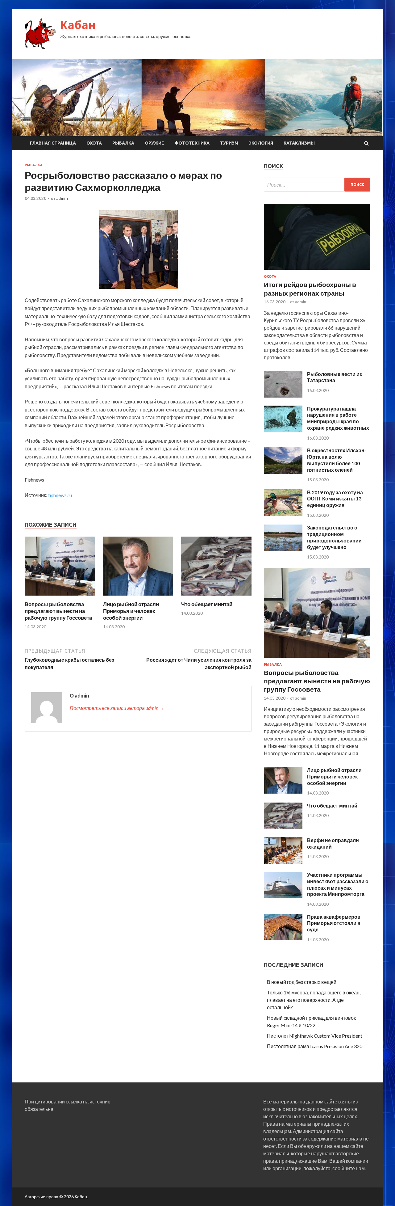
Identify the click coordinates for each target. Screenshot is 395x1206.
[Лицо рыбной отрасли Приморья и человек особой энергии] (138, 597)
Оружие (154, 143)
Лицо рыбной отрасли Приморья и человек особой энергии (131, 611)
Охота (94, 143)
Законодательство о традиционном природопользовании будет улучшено (334, 537)
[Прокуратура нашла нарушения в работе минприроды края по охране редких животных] (283, 430)
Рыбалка (123, 143)
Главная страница (53, 143)
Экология (261, 143)
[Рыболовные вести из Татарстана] (283, 395)
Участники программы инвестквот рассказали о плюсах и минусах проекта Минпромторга (337, 884)
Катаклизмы (299, 143)
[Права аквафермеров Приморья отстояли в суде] (283, 938)
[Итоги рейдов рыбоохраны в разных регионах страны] (317, 271)
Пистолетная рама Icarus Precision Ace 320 (314, 1046)
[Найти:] (317, 185)
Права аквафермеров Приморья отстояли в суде (333, 923)
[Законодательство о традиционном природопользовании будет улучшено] (283, 549)
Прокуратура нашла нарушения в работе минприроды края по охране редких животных (338, 418)
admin (62, 198)
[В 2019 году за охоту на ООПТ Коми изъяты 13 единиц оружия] (283, 514)
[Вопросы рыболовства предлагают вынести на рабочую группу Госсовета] (60, 597)
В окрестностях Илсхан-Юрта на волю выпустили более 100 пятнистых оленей (336, 459)
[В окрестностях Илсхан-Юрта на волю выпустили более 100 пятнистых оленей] (283, 472)
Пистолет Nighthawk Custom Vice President (314, 1036)
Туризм (229, 143)
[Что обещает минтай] (216, 597)
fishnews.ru (60, 495)
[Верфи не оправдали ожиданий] (283, 862)
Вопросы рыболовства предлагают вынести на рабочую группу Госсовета (58, 611)
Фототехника (192, 143)
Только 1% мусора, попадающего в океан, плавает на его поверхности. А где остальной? (313, 999)
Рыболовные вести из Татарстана (334, 377)
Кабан (78, 24)
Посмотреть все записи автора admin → (117, 708)
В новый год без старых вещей (301, 982)
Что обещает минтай (206, 604)
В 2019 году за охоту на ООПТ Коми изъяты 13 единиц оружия (335, 498)
